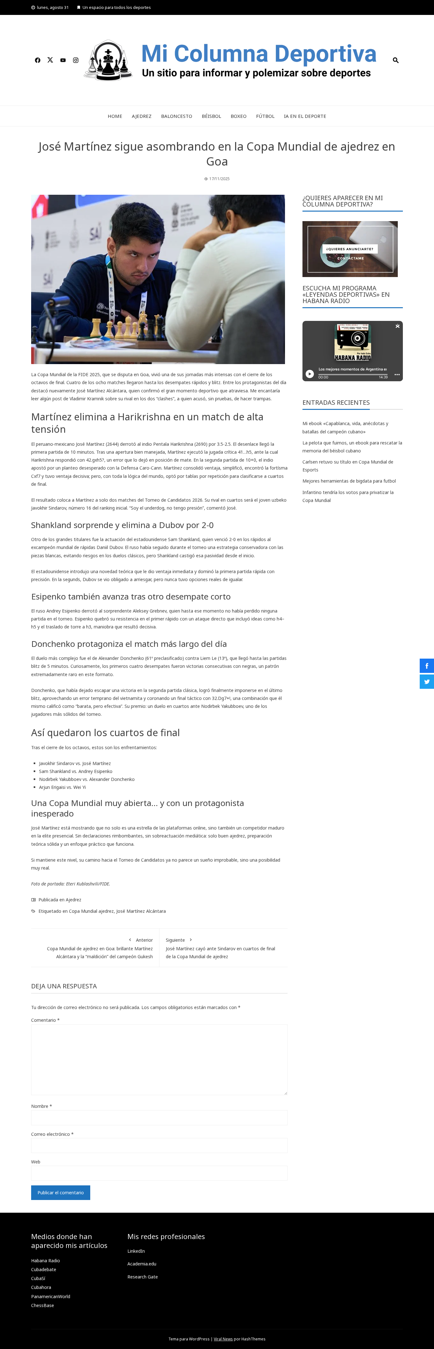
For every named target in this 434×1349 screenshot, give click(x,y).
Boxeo (239, 116)
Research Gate (142, 1277)
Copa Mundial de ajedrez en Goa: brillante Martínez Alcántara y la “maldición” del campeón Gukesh (100, 948)
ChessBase (42, 1305)
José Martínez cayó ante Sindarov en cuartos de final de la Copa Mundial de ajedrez (220, 948)
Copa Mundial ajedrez (91, 911)
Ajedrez (142, 116)
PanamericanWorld (50, 1296)
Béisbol (211, 116)
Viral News (223, 1339)
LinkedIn (136, 1251)
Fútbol (265, 116)
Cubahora (41, 1287)
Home (115, 116)
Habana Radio (45, 1260)
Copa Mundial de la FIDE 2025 (68, 374)
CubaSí (38, 1278)
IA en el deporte (305, 116)
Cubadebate (43, 1269)
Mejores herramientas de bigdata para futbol (349, 481)
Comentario (45, 1020)
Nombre (41, 1106)
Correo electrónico (52, 1134)
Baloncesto (176, 116)
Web (35, 1162)
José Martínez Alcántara (141, 911)
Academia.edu (141, 1264)
